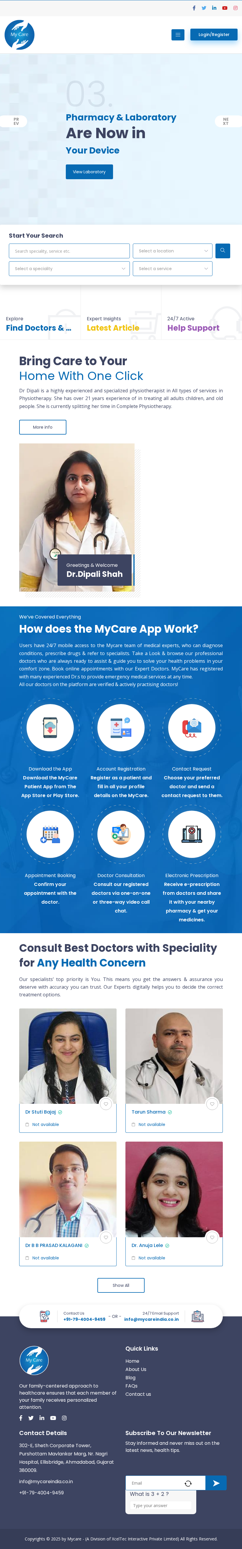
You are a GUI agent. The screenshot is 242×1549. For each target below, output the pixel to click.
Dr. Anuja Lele (147, 1245)
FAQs (131, 1385)
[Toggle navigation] (177, 34)
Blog (130, 1377)
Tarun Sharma (149, 1112)
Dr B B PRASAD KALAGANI (53, 1245)
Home (132, 1361)
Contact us (138, 1394)
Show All (121, 1285)
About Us (135, 1369)
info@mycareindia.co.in (151, 1319)
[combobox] (172, 251)
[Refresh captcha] (188, 1483)
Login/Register (214, 34)
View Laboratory (89, 172)
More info (43, 427)
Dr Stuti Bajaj (40, 1112)
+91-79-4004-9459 (84, 1319)
